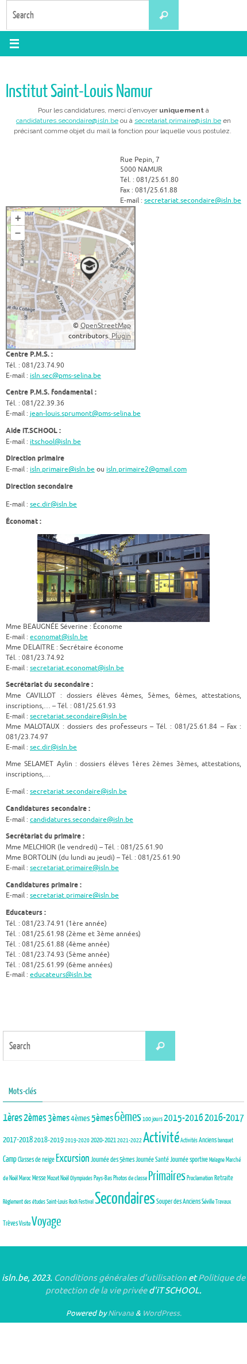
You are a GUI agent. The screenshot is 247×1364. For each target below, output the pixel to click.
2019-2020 (77, 1140)
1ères (12, 1118)
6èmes (127, 1117)
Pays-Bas (103, 1178)
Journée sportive (189, 1160)
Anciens (208, 1140)
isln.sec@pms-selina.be (65, 376)
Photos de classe (130, 1178)
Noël (64, 1178)
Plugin (120, 336)
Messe (39, 1178)
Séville (208, 1201)
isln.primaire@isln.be (62, 469)
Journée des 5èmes (112, 1160)
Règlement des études (24, 1202)
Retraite (223, 1178)
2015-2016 (183, 1117)
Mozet (53, 1178)
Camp (10, 1159)
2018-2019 (49, 1139)
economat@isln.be (59, 637)
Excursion (73, 1158)
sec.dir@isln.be (53, 504)
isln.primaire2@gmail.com (146, 469)
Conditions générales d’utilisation (120, 1278)
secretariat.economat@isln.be (77, 668)
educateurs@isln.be (61, 975)
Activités (189, 1140)
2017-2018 (18, 1139)
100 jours (152, 1119)
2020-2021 (103, 1140)
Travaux (223, 1202)
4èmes (80, 1118)
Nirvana (121, 1313)
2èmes (35, 1117)
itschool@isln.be (55, 442)
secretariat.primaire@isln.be (177, 121)
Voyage (46, 1221)
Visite (24, 1223)
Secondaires (125, 1199)
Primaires (167, 1176)
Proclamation (200, 1178)
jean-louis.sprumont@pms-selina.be (85, 413)
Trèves (10, 1223)
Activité (161, 1138)
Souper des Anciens (178, 1201)
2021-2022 (129, 1140)
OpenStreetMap (105, 325)
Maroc (25, 1178)
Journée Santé (152, 1160)
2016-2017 (224, 1117)
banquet (225, 1140)
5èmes (102, 1117)
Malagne (217, 1160)
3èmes (59, 1117)
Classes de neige (36, 1160)
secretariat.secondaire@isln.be (192, 200)
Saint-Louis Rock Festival (70, 1202)
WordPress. (162, 1313)
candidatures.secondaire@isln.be (67, 121)
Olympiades (81, 1178)
